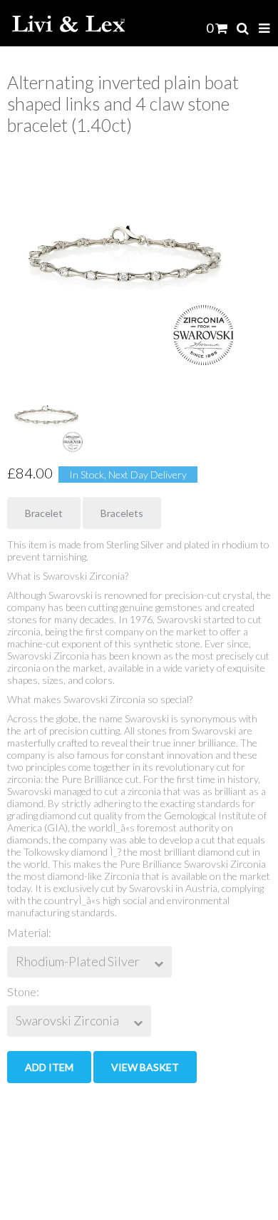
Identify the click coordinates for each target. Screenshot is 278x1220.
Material (27, 932)
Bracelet (44, 513)
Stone (21, 991)
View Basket (145, 1067)
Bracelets (122, 513)
